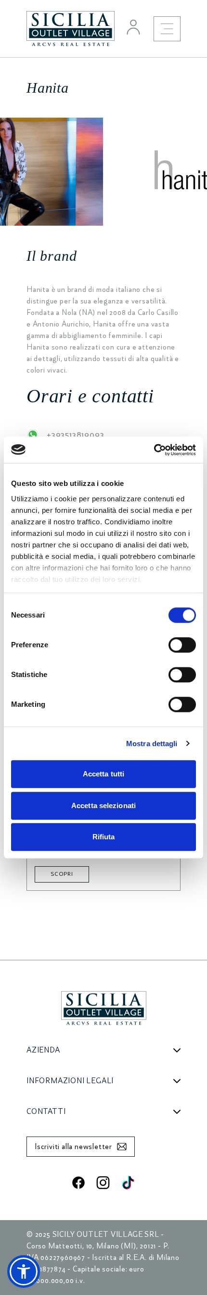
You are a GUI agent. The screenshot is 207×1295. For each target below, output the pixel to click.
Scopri (62, 874)
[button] (24, 1271)
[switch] (182, 645)
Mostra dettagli (152, 743)
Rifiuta (103, 837)
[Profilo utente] (133, 27)
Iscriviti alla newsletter (73, 1146)
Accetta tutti (103, 774)
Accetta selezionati (103, 805)
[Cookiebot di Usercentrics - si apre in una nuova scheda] (154, 450)
